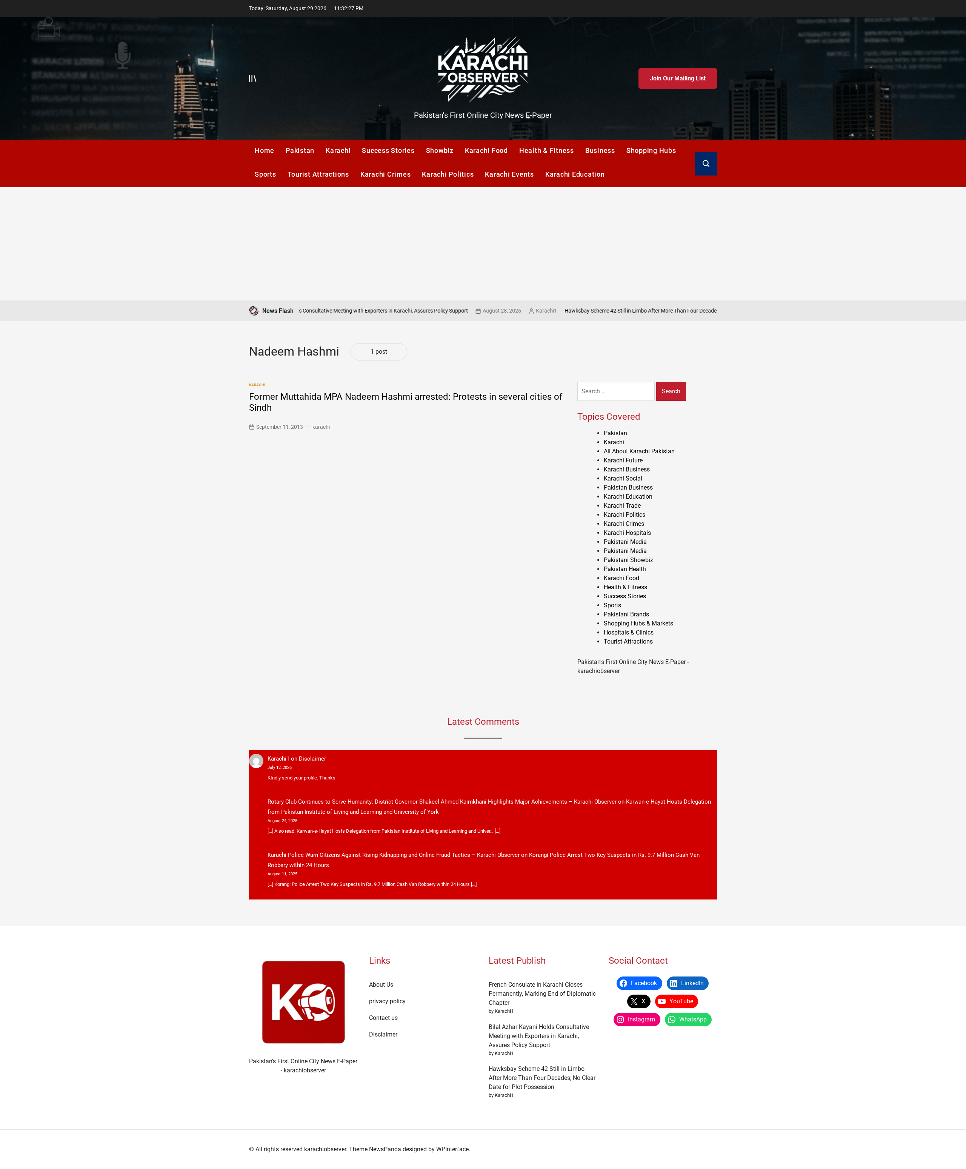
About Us (381, 984)
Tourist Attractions (318, 174)
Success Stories (388, 150)
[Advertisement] (483, 244)
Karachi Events (509, 174)
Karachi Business (627, 469)
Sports (265, 174)
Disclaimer (312, 758)
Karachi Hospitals (627, 532)
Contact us (383, 1017)
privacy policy (387, 1001)
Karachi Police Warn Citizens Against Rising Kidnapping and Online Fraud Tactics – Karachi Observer (394, 855)
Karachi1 (497, 311)
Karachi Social (623, 478)
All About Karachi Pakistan (639, 451)
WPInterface (452, 1149)
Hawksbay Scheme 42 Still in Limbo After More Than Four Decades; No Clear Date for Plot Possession (633, 311)
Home (264, 150)
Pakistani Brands (626, 614)
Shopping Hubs (651, 150)
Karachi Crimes (385, 174)
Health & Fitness (546, 150)
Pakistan (300, 150)
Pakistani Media (625, 541)
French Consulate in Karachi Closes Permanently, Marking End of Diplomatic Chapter (542, 993)
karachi (321, 427)
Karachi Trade (622, 505)
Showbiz (440, 150)
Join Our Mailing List (678, 78)
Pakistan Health (625, 569)
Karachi (338, 150)
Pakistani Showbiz (628, 560)
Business (600, 150)
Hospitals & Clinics (629, 632)
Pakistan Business (628, 487)
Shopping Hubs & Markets (638, 623)
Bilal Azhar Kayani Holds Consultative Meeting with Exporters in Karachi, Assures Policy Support (306, 311)
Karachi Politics (448, 174)
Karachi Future (623, 460)
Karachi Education (575, 174)
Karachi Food (486, 150)
